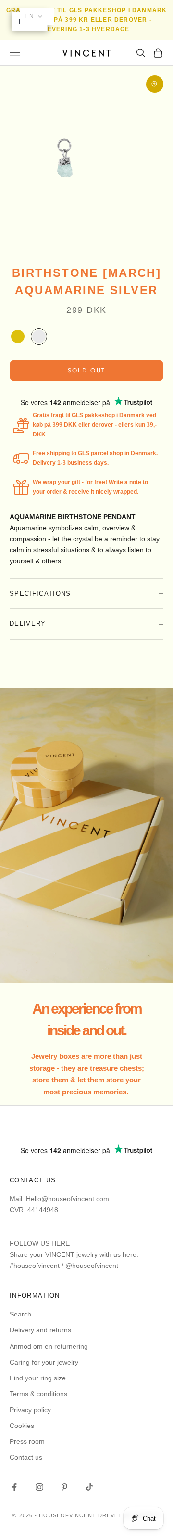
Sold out (87, 370)
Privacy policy (30, 1410)
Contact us (26, 1457)
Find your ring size (38, 1378)
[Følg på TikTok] (89, 1487)
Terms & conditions (38, 1394)
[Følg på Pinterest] (64, 1487)
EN (30, 16)
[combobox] (37, 16)
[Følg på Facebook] (14, 1487)
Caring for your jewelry (44, 1362)
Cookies (22, 1425)
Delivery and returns (40, 1330)
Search (20, 1314)
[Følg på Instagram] (39, 1487)
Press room (27, 1441)
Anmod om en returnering (49, 1346)
